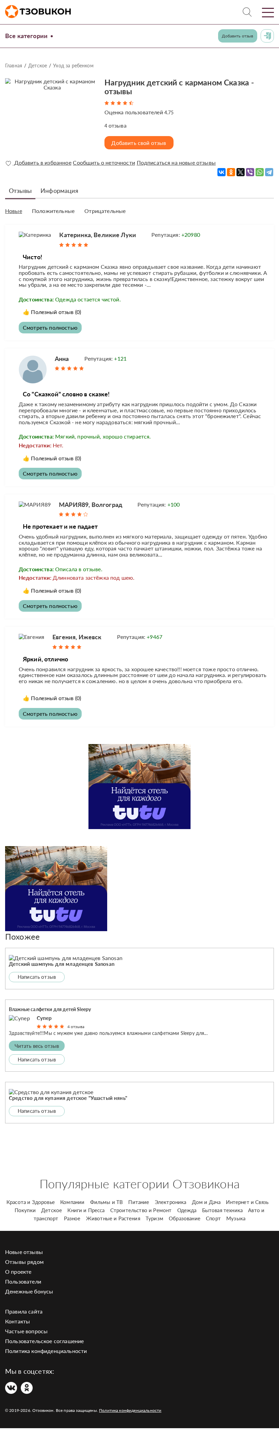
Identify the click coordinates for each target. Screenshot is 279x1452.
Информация (59, 190)
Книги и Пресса (85, 1210)
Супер (44, 1018)
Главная (13, 65)
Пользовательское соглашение (44, 1341)
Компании (72, 1202)
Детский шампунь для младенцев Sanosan (61, 964)
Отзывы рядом (24, 1261)
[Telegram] (269, 172)
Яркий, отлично (45, 659)
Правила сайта (24, 1311)
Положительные (53, 211)
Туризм (154, 1218)
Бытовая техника (222, 1210)
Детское (37, 65)
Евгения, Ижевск (76, 637)
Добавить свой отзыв (138, 142)
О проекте (18, 1271)
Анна (62, 358)
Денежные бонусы (29, 1291)
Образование (184, 1218)
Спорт (213, 1218)
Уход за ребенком (73, 65)
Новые (13, 211)
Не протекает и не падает (60, 526)
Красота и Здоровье (30, 1202)
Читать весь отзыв (37, 1046)
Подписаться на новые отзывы (176, 163)
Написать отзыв (37, 977)
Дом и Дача (206, 1202)
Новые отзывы (24, 1252)
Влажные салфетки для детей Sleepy (50, 1009)
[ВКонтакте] (221, 172)
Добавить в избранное (42, 163)
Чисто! (32, 257)
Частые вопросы (26, 1331)
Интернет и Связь (247, 1202)
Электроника (170, 1202)
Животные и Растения (113, 1218)
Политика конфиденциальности (46, 1351)
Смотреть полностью (50, 327)
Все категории (26, 35)
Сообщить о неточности (104, 163)
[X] (240, 172)
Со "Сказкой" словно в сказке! (66, 394)
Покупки (25, 1210)
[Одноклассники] (231, 172)
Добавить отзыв (237, 35)
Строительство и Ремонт (141, 1210)
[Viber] (250, 172)
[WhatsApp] (260, 172)
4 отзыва (75, 1026)
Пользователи (23, 1281)
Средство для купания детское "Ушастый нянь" (68, 1098)
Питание (138, 1202)
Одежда (187, 1210)
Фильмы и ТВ (106, 1202)
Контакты (17, 1321)
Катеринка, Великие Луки (97, 234)
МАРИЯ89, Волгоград (90, 504)
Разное (72, 1218)
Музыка (235, 1218)
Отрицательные (105, 211)
